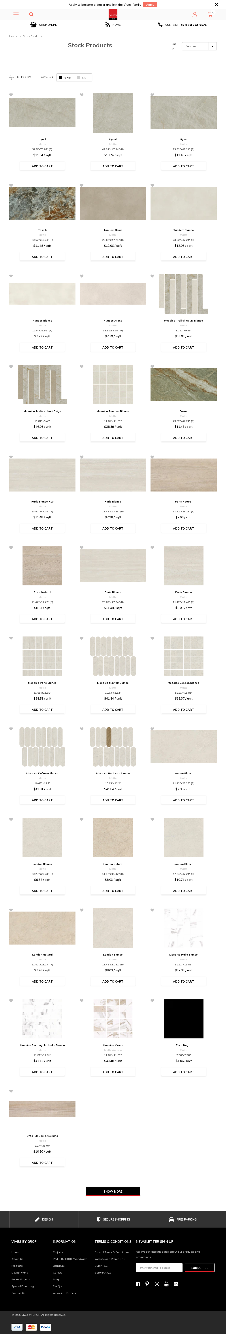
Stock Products (32, 36)
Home (13, 36)
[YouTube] (167, 1284)
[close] (216, 4)
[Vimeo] (177, 1284)
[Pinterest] (148, 1284)
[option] (44, 24)
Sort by (173, 46)
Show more (113, 1191)
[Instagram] (158, 1284)
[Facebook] (139, 1284)
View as (47, 77)
